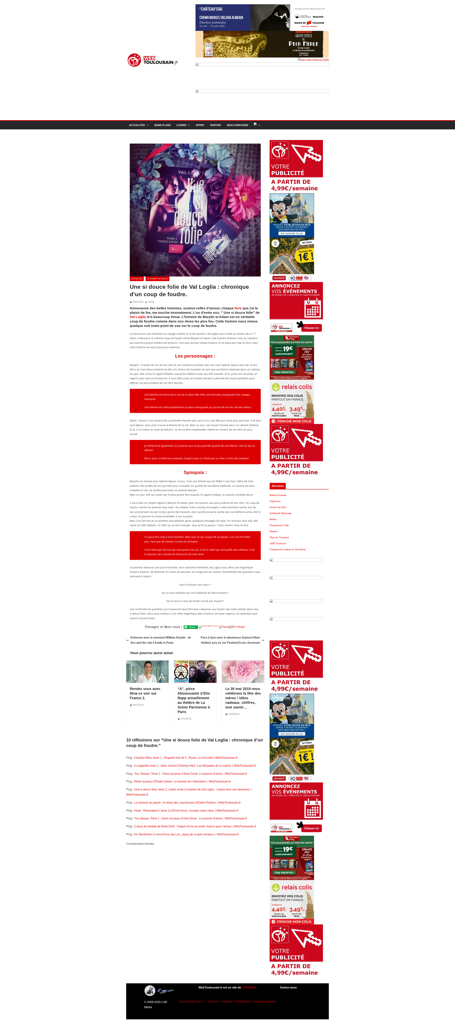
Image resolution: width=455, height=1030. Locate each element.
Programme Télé (279, 525)
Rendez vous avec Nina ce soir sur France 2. (145, 693)
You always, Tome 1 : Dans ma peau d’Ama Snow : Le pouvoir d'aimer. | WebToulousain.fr (190, 818)
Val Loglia (138, 317)
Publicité (226, 1001)
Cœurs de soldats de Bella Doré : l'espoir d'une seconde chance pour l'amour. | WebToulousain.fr (195, 826)
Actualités (137, 125)
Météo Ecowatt (278, 495)
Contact (213, 1001)
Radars (274, 531)
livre (238, 308)
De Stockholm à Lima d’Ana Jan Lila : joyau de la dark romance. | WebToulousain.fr (186, 834)
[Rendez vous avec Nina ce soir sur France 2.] (147, 662)
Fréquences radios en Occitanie (288, 549)
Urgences (275, 501)
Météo (273, 519)
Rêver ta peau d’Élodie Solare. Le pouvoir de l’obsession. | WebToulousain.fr (182, 781)
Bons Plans (162, 125)
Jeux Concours (237, 125)
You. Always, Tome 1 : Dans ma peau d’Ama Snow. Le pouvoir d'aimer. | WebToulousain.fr (190, 773)
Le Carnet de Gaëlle (157, 279)
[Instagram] (295, 1000)
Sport (200, 125)
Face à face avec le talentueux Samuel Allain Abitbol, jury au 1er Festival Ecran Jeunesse (230, 640)
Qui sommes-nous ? (192, 1001)
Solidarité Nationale (280, 513)
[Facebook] (284, 1000)
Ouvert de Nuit (278, 507)
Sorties (215, 125)
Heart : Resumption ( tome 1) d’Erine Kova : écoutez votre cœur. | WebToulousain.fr (186, 810)
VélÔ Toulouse (278, 543)
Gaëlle (151, 302)
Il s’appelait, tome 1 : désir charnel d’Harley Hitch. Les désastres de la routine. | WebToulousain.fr (195, 765)
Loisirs (181, 125)
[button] (147, 125)
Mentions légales (265, 1001)
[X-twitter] (290, 1011)
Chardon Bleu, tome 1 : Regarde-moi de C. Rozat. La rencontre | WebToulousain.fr (185, 757)
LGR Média (249, 987)
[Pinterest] (300, 1011)
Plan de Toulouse (279, 537)
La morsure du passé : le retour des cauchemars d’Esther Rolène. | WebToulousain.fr (187, 802)
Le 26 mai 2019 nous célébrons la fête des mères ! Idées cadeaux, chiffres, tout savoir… (243, 698)
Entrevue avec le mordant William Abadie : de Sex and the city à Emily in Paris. (160, 640)
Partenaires (243, 1001)
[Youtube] (305, 1000)
